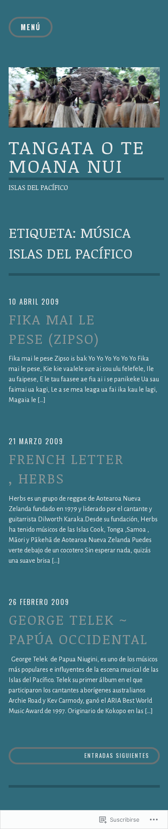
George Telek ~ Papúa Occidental (78, 629)
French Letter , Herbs (66, 468)
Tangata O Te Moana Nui (77, 156)
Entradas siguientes (116, 755)
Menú (30, 27)
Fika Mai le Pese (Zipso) (54, 329)
